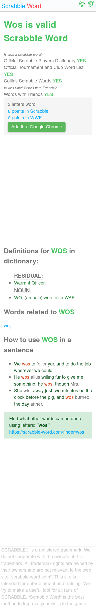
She (18, 390)
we (37, 370)
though (62, 383)
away (38, 390)
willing (47, 377)
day (25, 404)
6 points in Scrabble (28, 111)
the (80, 363)
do (73, 363)
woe (48, 297)
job (88, 363)
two (57, 390)
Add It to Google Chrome (36, 126)
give (71, 377)
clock (19, 397)
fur (58, 377)
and (60, 363)
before (32, 397)
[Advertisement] (48, 192)
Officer (38, 282)
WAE (70, 297)
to (33, 363)
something (24, 383)
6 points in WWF (25, 117)
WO (18, 297)
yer (51, 363)
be (81, 390)
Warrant (22, 282)
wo (7, 325)
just (48, 390)
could (46, 370)
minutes (70, 390)
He (17, 377)
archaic (33, 297)
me (80, 377)
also (59, 297)
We (17, 363)
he (40, 383)
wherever (23, 370)
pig (51, 397)
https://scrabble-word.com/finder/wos (46, 432)
